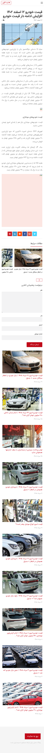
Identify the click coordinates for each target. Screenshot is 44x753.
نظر (41, 290)
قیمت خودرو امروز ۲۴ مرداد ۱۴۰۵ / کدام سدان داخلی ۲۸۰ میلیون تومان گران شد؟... (23, 414)
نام (41, 316)
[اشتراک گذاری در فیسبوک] (24, 234)
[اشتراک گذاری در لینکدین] (15, 234)
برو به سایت (32, 736)
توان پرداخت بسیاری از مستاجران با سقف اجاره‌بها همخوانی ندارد (24, 451)
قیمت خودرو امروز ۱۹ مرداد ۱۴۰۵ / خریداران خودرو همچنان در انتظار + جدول (24, 560)
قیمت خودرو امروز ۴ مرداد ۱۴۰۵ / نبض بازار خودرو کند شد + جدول (22, 672)
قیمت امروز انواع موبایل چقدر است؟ (29, 524)
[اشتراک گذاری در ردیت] (19, 234)
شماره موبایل (38, 334)
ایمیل (40, 325)
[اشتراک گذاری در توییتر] (34, 234)
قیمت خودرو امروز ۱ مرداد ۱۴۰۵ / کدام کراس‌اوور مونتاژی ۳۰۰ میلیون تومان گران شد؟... (24, 709)
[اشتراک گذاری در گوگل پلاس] (29, 234)
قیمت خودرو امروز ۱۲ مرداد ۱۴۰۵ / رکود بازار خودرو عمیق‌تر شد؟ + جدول (24, 597)
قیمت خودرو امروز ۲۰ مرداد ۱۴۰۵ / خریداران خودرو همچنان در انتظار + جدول (24, 488)
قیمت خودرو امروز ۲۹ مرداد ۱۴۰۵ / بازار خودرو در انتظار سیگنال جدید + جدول (28, 271)
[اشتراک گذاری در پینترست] (10, 234)
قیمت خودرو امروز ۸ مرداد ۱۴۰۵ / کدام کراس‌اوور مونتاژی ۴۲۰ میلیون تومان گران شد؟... (24, 634)
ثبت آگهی (5, 2)
